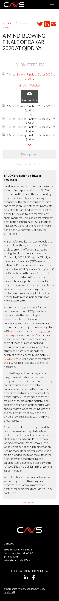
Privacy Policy (38, 589)
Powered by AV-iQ (28, 502)
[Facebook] (33, 577)
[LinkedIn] (25, 577)
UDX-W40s (14, 358)
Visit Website (31, 85)
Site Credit (9, 592)
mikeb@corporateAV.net (17, 560)
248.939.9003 (11, 556)
